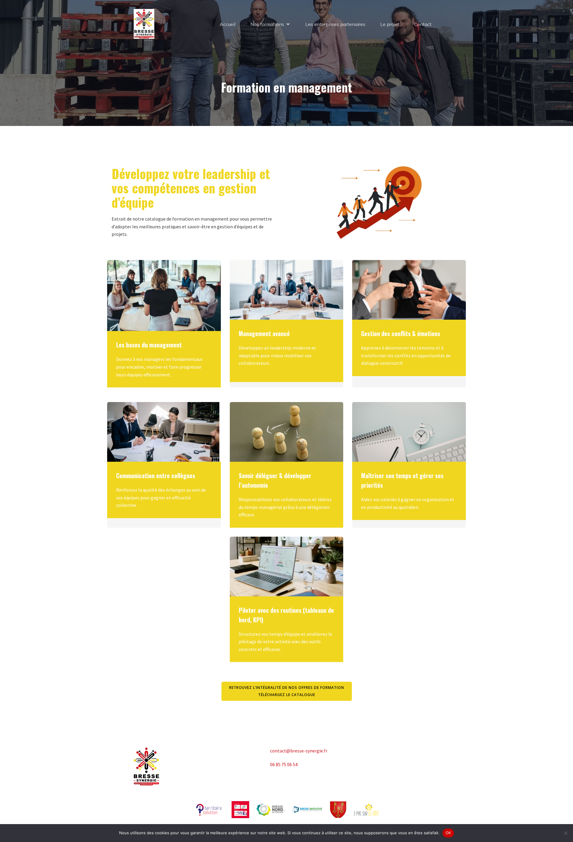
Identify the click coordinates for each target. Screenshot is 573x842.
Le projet (389, 24)
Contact (423, 24)
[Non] (566, 833)
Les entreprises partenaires (335, 24)
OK (448, 832)
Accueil (227, 24)
